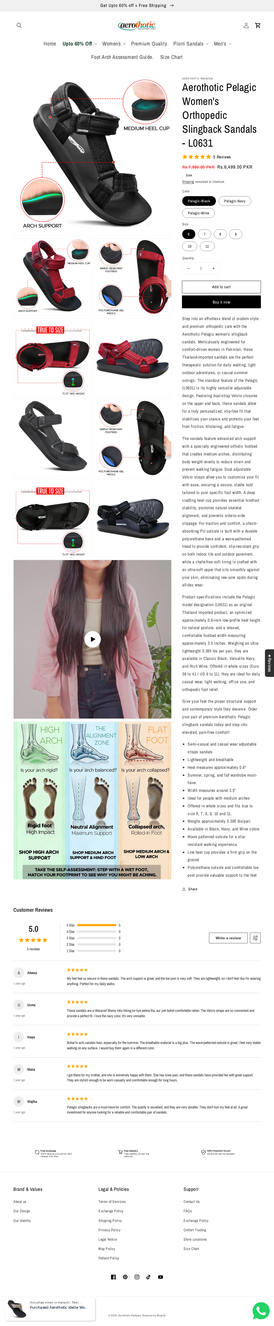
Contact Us (192, 1201)
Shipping (188, 182)
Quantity (188, 258)
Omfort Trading (195, 1230)
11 (207, 246)
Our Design (21, 1211)
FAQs (188, 1211)
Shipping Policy (110, 1220)
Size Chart (191, 1248)
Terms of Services (112, 1201)
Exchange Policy (111, 1211)
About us (19, 1201)
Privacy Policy (109, 1230)
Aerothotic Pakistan (129, 1315)
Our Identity (22, 1220)
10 (190, 246)
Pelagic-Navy (235, 201)
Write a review (228, 938)
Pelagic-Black (199, 201)
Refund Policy (108, 1258)
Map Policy (106, 1248)
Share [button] (192, 889)
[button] (19, 25)
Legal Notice (107, 1239)
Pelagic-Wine (198, 213)
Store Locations (195, 1239)
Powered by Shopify (154, 1315)
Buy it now (221, 302)
